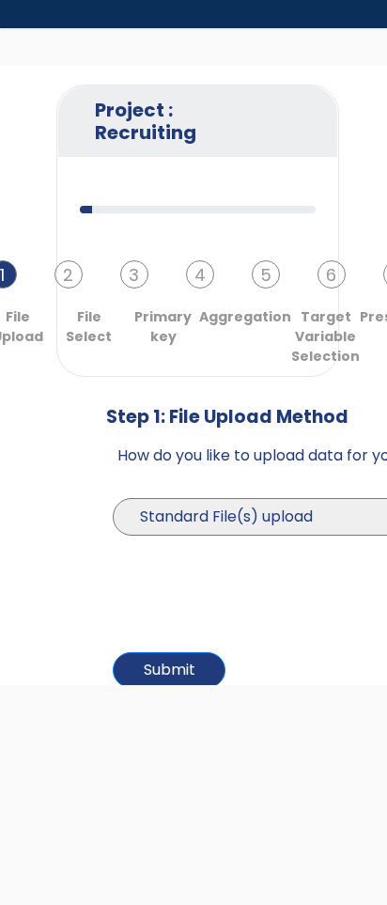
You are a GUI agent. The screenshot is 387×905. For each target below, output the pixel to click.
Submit (169, 669)
